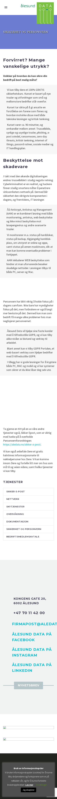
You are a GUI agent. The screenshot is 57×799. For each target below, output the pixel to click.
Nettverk (12, 499)
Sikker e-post (15, 491)
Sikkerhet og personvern (23, 529)
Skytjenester (15, 506)
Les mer (29, 784)
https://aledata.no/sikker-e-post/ (22, 444)
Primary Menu (6, 7)
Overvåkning (15, 514)
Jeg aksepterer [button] (28, 790)
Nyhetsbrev (28, 685)
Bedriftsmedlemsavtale (22, 536)
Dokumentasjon (17, 521)
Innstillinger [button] (41, 784)
